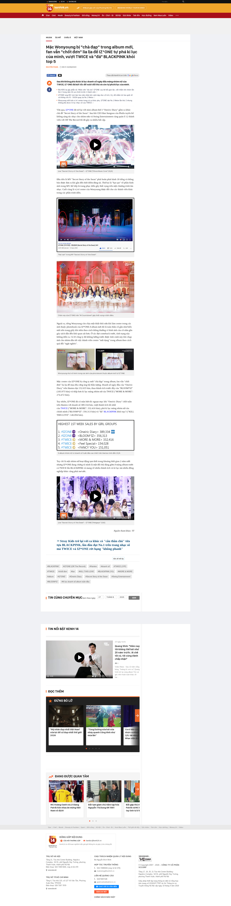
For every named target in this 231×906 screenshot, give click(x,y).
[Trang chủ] (49, 83)
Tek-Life (154, 827)
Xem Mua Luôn (160, 15)
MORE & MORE (125, 571)
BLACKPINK (110, 411)
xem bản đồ (52, 870)
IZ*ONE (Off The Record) (75, 566)
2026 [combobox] (122, 597)
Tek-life (136, 15)
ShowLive (72, 2)
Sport (83, 827)
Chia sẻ (52, 75)
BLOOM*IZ (53, 582)
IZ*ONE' (62, 576)
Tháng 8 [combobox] (110, 597)
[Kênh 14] (53, 842)
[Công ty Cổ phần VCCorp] (145, 858)
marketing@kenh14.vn (105, 871)
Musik (60, 15)
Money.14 (96, 15)
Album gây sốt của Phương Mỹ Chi (98, 8)
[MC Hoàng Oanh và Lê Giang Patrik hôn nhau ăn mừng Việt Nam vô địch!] (66, 791)
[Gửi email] (60, 75)
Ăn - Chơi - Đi (107, 15)
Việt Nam (78, 37)
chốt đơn (63, 571)
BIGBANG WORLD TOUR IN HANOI (131, 8)
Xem (134, 598)
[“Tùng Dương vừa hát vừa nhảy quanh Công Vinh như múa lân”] (103, 716)
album (51, 576)
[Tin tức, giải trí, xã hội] (59, 8)
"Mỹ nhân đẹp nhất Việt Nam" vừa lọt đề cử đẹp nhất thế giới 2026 (66, 732)
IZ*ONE (70, 110)
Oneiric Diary (76, 576)
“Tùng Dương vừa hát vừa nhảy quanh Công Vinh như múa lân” (101, 732)
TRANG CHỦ (43, 15)
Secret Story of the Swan (97, 576)
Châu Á (67, 37)
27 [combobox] (100, 597)
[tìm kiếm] (183, 1)
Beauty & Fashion (72, 15)
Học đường (146, 15)
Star (48, 15)
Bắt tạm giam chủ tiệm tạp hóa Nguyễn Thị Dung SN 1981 (103, 806)
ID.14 (62, 2)
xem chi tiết (101, 892)
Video (170, 15)
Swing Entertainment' (122, 576)
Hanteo (94, 566)
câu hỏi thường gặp (71, 840)
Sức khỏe (127, 15)
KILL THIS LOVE (87, 571)
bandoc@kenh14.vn (93, 840)
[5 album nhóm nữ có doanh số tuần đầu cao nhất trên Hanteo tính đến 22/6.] (95, 435)
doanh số (106, 566)
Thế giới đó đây (134, 827)
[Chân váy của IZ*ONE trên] (95, 287)
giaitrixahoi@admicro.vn (106, 882)
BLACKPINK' (53, 566)
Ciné (54, 15)
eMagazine (53, 2)
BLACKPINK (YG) (106, 571)
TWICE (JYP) (120, 566)
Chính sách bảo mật (104, 897)
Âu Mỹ (58, 37)
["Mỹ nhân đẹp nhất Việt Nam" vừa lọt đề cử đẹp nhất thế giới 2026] (66, 716)
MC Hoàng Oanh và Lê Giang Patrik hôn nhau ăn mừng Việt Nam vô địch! (66, 807)
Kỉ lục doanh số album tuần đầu (76, 582)
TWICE (64, 408)
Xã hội (118, 15)
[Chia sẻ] (49, 89)
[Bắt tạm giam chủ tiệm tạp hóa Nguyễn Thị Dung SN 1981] (104, 791)
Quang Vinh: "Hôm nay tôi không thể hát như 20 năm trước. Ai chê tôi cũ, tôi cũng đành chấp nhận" (127, 652)
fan (73, 571)
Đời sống (85, 15)
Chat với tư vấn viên (108, 887)
